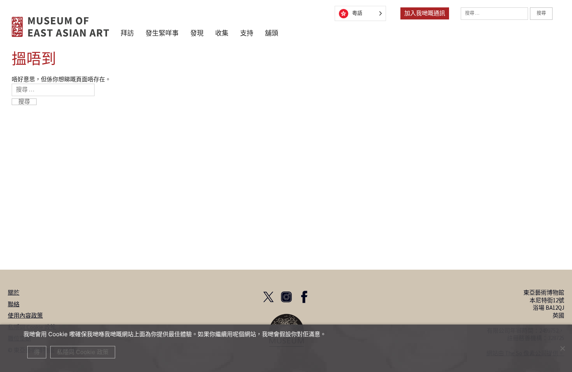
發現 (197, 33)
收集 (221, 33)
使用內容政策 (25, 316)
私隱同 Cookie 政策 (83, 352)
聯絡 (13, 304)
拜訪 (127, 33)
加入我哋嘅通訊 (424, 13)
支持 (246, 33)
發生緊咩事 (162, 33)
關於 (13, 293)
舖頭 (271, 33)
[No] (562, 348)
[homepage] (60, 27)
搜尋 (541, 13)
